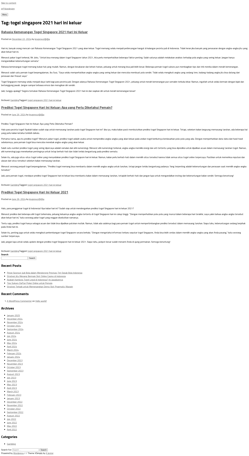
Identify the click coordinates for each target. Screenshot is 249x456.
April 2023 (12, 388)
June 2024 (12, 339)
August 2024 (13, 332)
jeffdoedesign (8, 8)
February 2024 (14, 353)
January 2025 (13, 315)
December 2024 (14, 319)
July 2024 (11, 336)
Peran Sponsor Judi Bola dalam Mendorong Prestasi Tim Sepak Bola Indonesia (44, 272)
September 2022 (15, 412)
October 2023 (14, 367)
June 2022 (12, 422)
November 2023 (15, 364)
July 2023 (11, 377)
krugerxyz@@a (42, 39)
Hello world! (41, 301)
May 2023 (12, 384)
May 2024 (12, 343)
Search (4, 254)
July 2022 (11, 419)
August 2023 (13, 374)
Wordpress (18, 453)
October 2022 (14, 408)
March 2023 (13, 391)
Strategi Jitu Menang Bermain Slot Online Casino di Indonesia (36, 276)
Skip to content (8, 3)
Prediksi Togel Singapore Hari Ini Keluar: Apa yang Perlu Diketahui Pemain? (56, 107)
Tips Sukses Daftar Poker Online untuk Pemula (29, 283)
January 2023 (13, 398)
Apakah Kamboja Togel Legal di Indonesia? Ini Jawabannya (35, 279)
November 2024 (15, 322)
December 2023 (14, 360)
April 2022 (12, 429)
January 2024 (13, 357)
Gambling (14, 100)
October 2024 (14, 325)
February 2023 (14, 395)
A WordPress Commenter (19, 301)
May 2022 (12, 426)
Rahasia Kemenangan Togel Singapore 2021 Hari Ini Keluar (44, 31)
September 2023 (15, 370)
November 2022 (15, 405)
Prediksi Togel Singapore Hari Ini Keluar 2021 (34, 192)
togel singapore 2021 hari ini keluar (44, 100)
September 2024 (15, 329)
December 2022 (14, 402)
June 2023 (12, 381)
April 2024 (12, 346)
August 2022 (13, 415)
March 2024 (13, 350)
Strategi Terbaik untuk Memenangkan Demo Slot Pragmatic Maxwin (40, 286)
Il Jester (49, 453)
